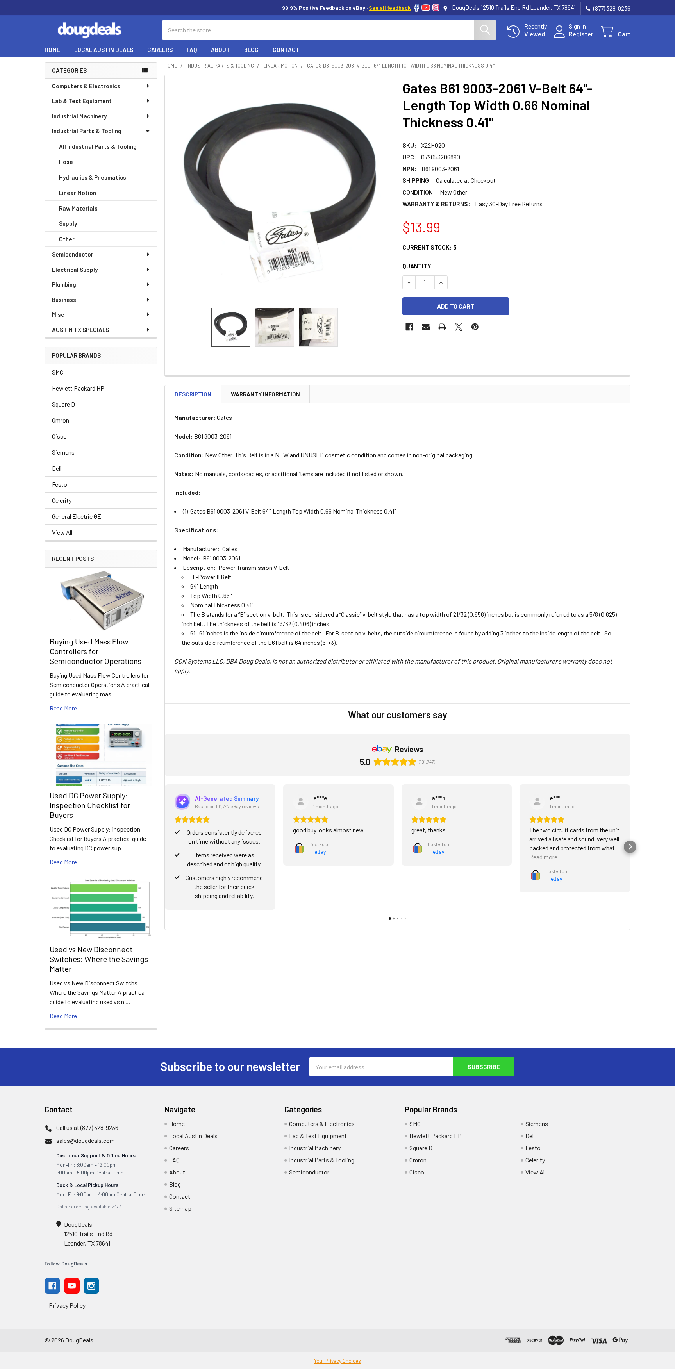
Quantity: (417, 266)
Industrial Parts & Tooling (86, 130)
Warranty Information (265, 394)
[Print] (442, 327)
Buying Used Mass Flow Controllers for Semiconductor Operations (95, 651)
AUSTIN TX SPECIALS (80, 329)
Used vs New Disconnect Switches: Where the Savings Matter (99, 958)
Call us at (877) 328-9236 (87, 1127)
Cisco (59, 436)
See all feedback (390, 7)
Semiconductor (72, 254)
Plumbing (64, 284)
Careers (160, 49)
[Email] (426, 327)
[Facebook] (416, 7)
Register (581, 33)
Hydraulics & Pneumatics (92, 177)
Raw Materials (78, 208)
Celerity (61, 500)
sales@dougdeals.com (85, 1140)
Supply (68, 223)
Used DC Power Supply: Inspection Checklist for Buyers (90, 805)
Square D (63, 404)
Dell (56, 468)
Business (64, 299)
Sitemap (180, 1208)
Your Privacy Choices (337, 1361)
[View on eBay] (301, 802)
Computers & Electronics (86, 85)
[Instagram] (436, 7)
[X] (459, 327)
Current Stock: (429, 247)
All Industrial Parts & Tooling (98, 146)
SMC (57, 372)
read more (63, 708)
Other (67, 239)
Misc (58, 314)
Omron (60, 420)
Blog (251, 49)
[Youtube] (72, 1286)
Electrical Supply (75, 269)
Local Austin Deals (103, 49)
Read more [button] (543, 856)
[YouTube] (426, 7)
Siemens (63, 452)
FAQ (192, 49)
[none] (281, 191)
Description (193, 394)
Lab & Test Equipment (82, 100)
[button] (165, 847)
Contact (286, 49)
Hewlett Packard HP (78, 388)
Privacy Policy (67, 1305)
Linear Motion (77, 192)
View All (62, 532)
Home (52, 49)
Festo (59, 484)
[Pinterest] (475, 327)
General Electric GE (76, 516)
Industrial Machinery (79, 116)
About (220, 49)
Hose (66, 161)
